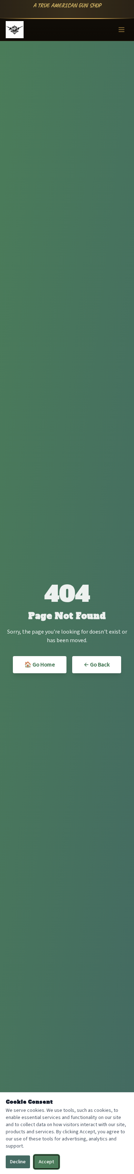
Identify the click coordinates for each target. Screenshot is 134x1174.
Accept (46, 1161)
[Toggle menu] (121, 29)
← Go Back (97, 665)
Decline (18, 1161)
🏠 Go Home (39, 665)
